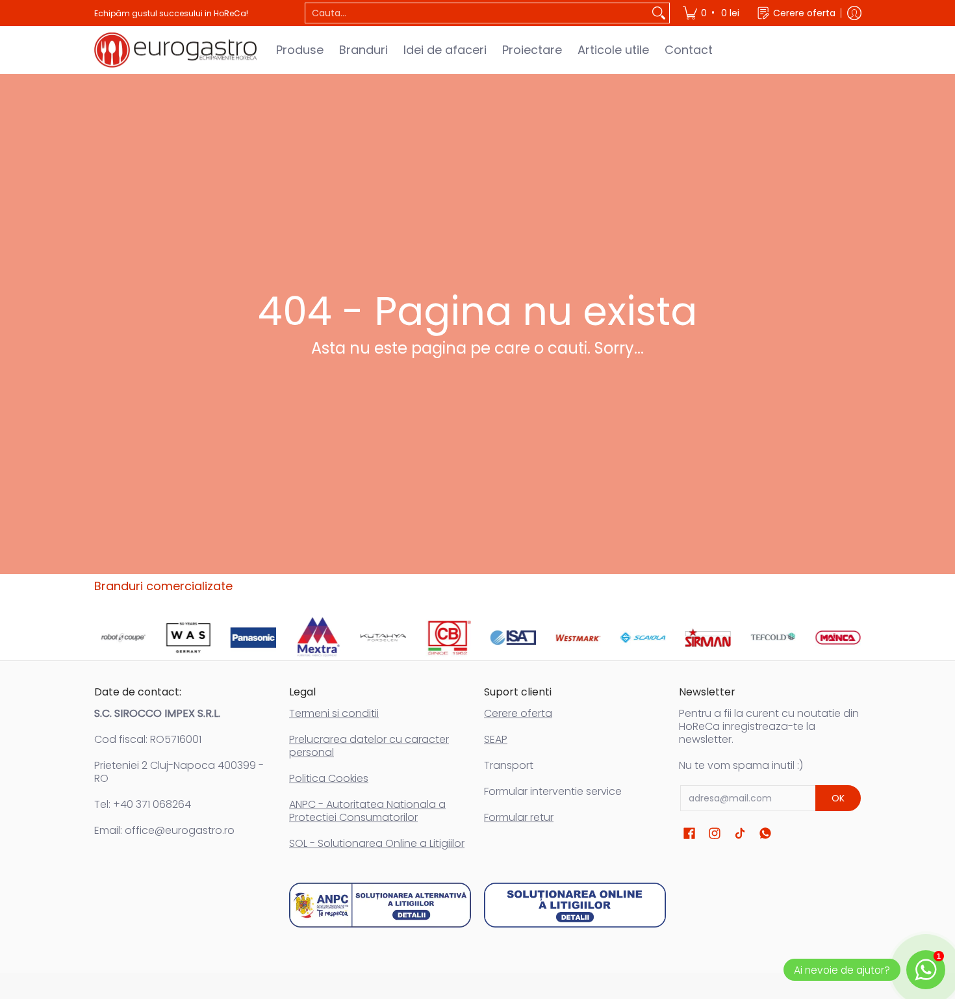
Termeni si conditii (334, 713)
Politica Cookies (328, 778)
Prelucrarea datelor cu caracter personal (369, 746)
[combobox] (476, 13)
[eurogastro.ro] (175, 50)
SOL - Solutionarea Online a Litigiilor (377, 843)
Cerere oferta (518, 713)
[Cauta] (658, 13)
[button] (689, 833)
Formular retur (519, 817)
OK (838, 798)
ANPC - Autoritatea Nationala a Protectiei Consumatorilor (367, 811)
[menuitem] (712, 13)
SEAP (495, 739)
